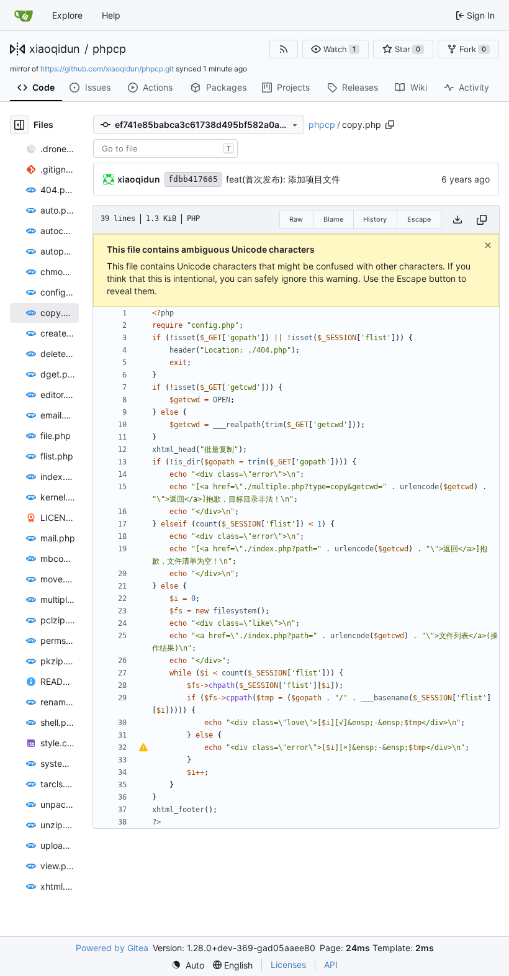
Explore (67, 15)
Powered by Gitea (112, 947)
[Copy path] (389, 124)
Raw (296, 219)
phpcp (109, 49)
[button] (335, 49)
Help (111, 15)
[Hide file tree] (19, 124)
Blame (333, 219)
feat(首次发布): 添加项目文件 (283, 179)
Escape (419, 219)
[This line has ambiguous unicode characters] (143, 747)
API (331, 964)
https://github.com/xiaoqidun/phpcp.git (107, 68)
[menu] (187, 965)
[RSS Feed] (283, 49)
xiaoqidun (54, 49)
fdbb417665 (193, 179)
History (375, 219)
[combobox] (165, 148)
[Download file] (457, 219)
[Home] (23, 15)
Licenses (288, 964)
